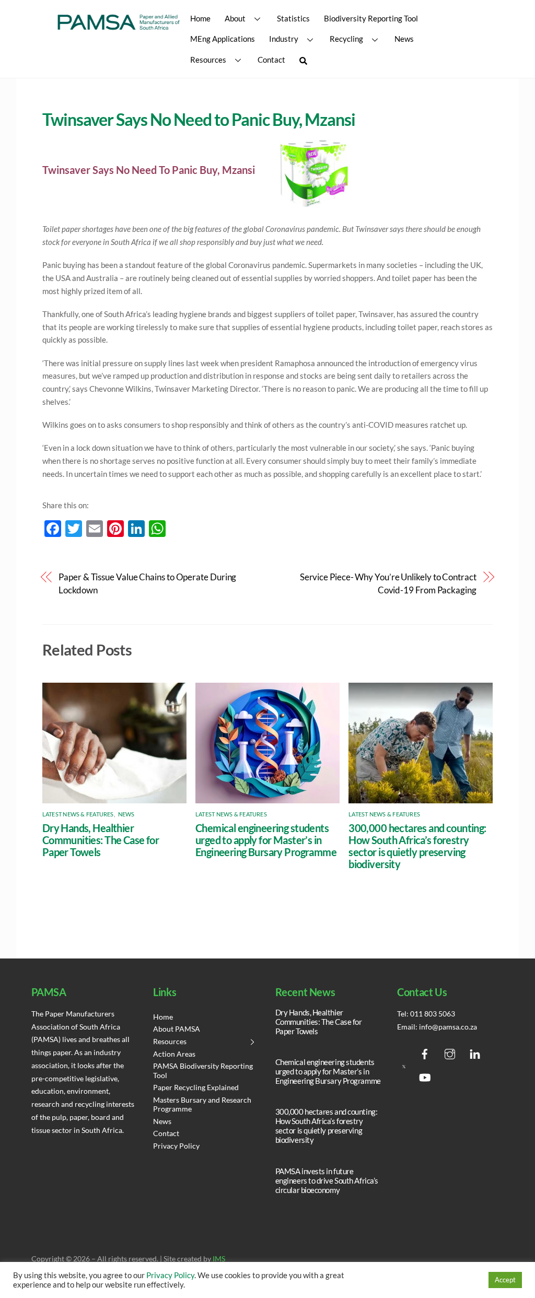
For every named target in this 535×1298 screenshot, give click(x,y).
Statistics (293, 18)
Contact (271, 59)
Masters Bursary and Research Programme (202, 1105)
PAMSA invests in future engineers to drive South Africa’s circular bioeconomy (326, 1180)
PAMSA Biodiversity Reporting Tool (203, 1071)
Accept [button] (505, 1280)
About (235, 18)
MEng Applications (222, 38)
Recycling (346, 38)
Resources (208, 59)
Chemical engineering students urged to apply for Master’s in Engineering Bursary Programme (265, 840)
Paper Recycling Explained (196, 1087)
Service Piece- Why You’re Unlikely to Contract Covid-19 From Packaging (388, 583)
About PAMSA (176, 1029)
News (404, 38)
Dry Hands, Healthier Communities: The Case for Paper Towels (100, 840)
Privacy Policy (176, 1146)
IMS (219, 1259)
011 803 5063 (432, 1014)
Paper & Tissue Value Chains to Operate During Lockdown (147, 583)
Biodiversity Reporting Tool (371, 18)
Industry (283, 38)
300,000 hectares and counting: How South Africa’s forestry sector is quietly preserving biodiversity (417, 846)
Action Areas (174, 1054)
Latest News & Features (78, 814)
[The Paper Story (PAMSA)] (118, 29)
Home (200, 18)
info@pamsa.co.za (448, 1027)
